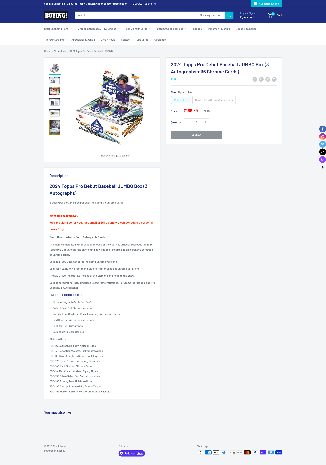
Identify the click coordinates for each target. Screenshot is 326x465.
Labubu (197, 28)
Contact (126, 39)
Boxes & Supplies (246, 28)
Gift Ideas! (160, 39)
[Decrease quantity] (187, 122)
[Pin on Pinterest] (261, 79)
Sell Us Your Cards (136, 28)
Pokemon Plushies (219, 28)
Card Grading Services (170, 28)
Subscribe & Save (269, 3)
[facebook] (322, 129)
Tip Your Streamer (55, 39)
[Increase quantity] (205, 122)
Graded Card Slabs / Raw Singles (97, 28)
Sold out (196, 134)
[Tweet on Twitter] (267, 79)
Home (47, 51)
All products (60, 51)
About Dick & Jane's (83, 39)
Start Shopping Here (56, 28)
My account (247, 17)
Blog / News (108, 39)
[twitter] (322, 144)
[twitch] (322, 159)
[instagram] (322, 136)
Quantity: (176, 122)
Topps (174, 79)
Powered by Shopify (54, 450)
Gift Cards (142, 39)
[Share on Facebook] (254, 79)
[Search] (229, 15)
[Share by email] (274, 79)
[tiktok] (322, 151)
